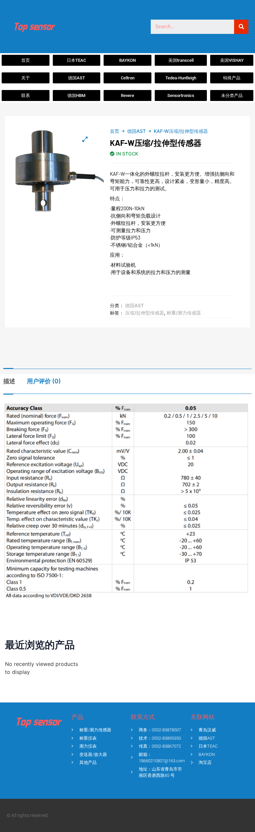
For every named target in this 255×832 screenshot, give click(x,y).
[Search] (241, 27)
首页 (114, 131)
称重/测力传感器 (184, 313)
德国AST (136, 131)
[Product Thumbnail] (85, 139)
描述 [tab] (9, 381)
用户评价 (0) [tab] (44, 381)
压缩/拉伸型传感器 (144, 313)
